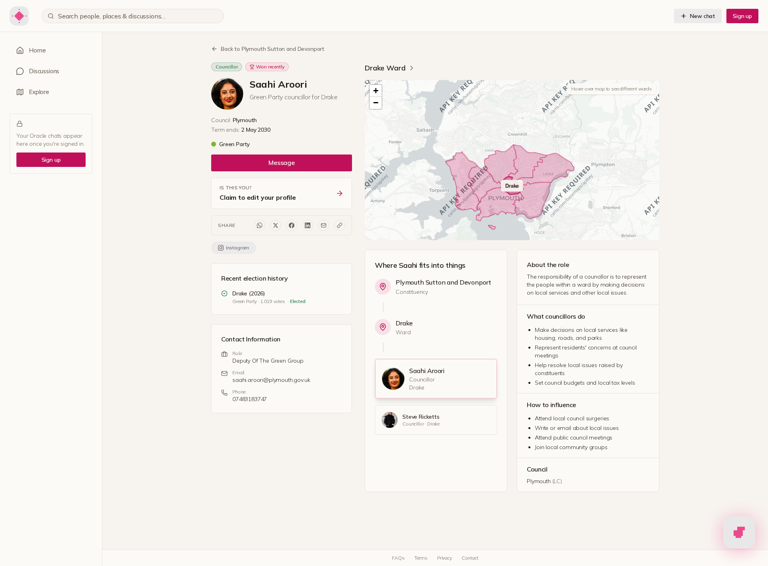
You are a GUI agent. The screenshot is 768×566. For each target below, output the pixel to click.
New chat (702, 16)
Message (281, 163)
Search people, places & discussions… (112, 16)
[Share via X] (275, 225)
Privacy (444, 558)
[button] (376, 91)
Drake (404, 323)
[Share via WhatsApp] (259, 225)
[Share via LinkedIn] (307, 225)
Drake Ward (385, 67)
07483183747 (249, 399)
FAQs (398, 558)
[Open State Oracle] (739, 530)
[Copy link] (339, 225)
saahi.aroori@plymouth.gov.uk (271, 379)
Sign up (742, 16)
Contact (470, 558)
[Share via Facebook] (291, 225)
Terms (421, 558)
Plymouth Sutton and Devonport (443, 282)
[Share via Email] (323, 225)
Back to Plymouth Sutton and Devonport (272, 48)
